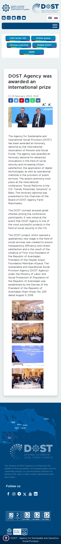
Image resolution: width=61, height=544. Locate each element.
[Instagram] (13, 494)
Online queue (43, 38)
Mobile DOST (44, 45)
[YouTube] (30, 494)
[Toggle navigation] (55, 26)
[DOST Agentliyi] (35, 494)
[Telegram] (19, 494)
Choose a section (18, 45)
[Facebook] (8, 494)
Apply (32, 52)
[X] (24, 494)
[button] (6, 538)
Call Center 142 (17, 38)
